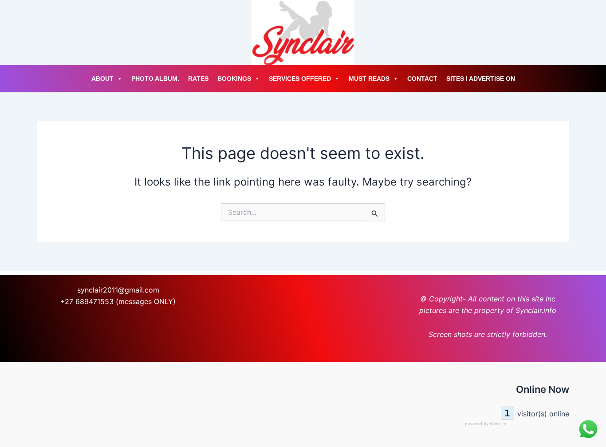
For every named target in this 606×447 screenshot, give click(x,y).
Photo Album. (155, 78)
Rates (198, 78)
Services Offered (300, 78)
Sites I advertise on (480, 78)
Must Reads (369, 78)
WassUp (498, 423)
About (102, 78)
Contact (422, 78)
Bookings (234, 78)
